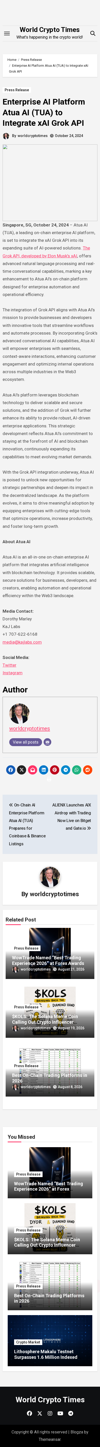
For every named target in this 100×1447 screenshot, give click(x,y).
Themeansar (50, 1439)
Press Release (17, 90)
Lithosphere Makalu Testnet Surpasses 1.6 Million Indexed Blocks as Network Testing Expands (45, 1360)
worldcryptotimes (33, 136)
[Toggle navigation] (7, 33)
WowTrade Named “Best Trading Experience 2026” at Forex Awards (48, 960)
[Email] (47, 742)
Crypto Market (28, 1342)
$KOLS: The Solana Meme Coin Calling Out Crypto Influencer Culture (45, 1022)
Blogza (77, 1432)
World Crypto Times (50, 29)
